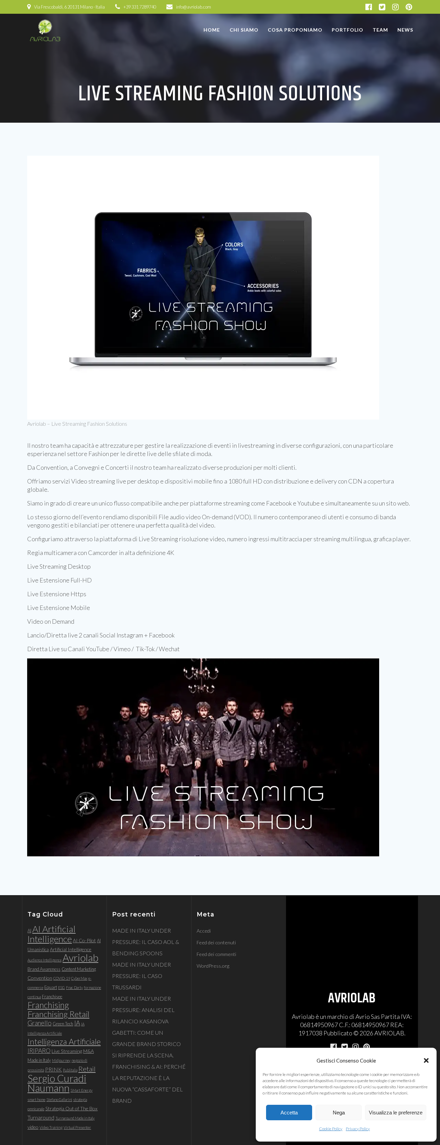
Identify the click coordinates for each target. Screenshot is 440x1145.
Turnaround (41, 1117)
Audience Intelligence (45, 960)
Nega (339, 1112)
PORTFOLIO (347, 30)
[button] (426, 1060)
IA (77, 1023)
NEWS (405, 30)
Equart (50, 987)
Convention (40, 978)
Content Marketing (79, 969)
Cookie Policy (330, 1128)
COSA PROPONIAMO (295, 30)
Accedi (204, 931)
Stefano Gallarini (59, 1099)
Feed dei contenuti (216, 942)
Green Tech (63, 1023)
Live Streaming (67, 1051)
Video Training (51, 1127)
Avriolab (80, 958)
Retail (87, 1069)
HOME (212, 30)
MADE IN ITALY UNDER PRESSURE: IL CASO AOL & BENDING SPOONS (145, 941)
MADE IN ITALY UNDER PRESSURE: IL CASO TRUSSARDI (141, 975)
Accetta (289, 1112)
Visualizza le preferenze (395, 1112)
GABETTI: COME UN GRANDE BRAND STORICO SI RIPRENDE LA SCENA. (146, 1043)
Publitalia (70, 1070)
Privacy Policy (358, 1128)
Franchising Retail (58, 1014)
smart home (36, 1099)
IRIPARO (39, 1050)
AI (29, 930)
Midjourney (61, 1060)
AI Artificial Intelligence (52, 933)
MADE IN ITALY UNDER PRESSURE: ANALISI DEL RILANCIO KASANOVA (143, 1009)
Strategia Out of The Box (71, 1108)
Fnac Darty (74, 987)
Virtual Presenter (77, 1127)
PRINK (53, 1069)
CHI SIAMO (244, 30)
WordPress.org (213, 966)
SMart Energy (81, 1090)
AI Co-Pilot (84, 940)
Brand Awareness (44, 969)
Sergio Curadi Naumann (57, 1083)
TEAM (380, 30)
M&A (88, 1051)
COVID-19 (61, 978)
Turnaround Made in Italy (75, 1118)
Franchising (48, 1005)
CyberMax (79, 978)
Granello (40, 1023)
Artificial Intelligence (70, 949)
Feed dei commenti (216, 954)
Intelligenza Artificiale (64, 1041)
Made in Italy (39, 1060)
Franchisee (52, 996)
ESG (61, 987)
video (33, 1127)
